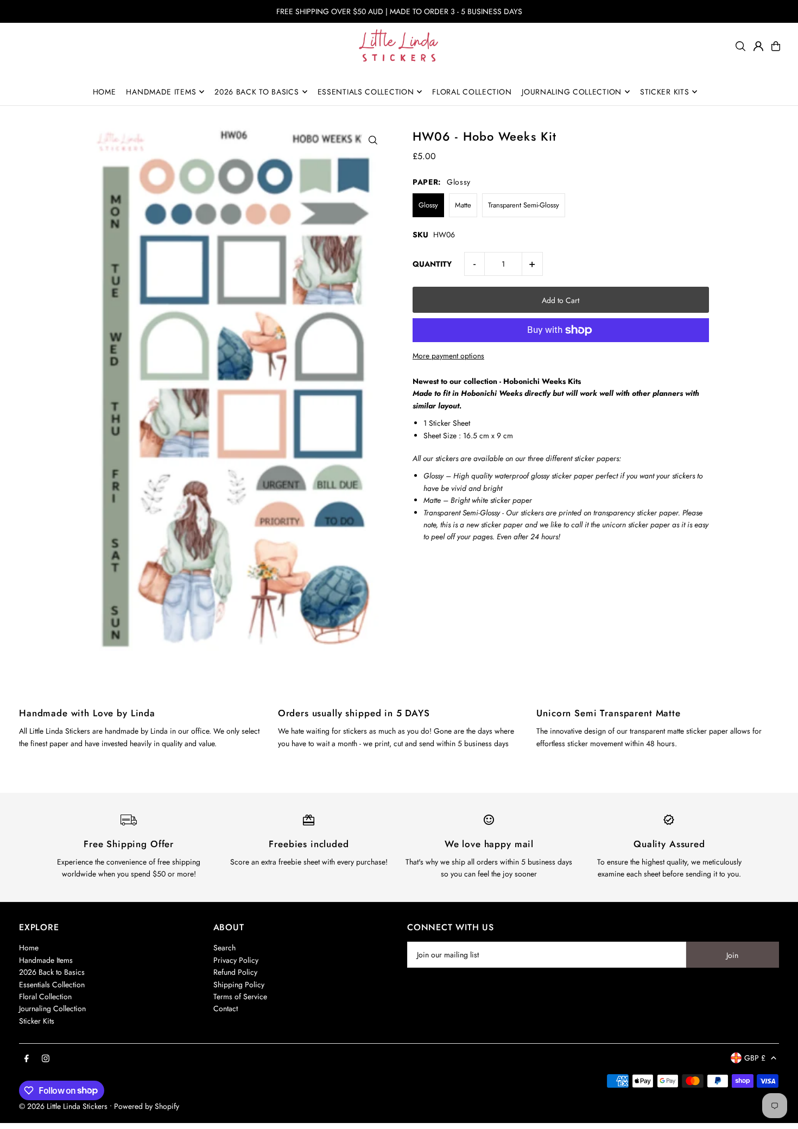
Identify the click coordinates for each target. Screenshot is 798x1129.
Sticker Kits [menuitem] (664, 91)
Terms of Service (240, 996)
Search (224, 947)
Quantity (432, 263)
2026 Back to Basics (52, 972)
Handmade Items (46, 960)
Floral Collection (45, 996)
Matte (463, 205)
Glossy (428, 205)
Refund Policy (235, 972)
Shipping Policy (238, 984)
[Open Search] (740, 46)
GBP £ (754, 1057)
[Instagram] (45, 1059)
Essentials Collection (52, 984)
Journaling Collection (52, 1008)
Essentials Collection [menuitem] (366, 91)
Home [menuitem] (104, 91)
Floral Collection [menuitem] (471, 91)
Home (29, 947)
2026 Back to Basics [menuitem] (256, 91)
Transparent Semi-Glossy (523, 205)
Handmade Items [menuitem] (161, 91)
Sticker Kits (36, 1021)
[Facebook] (26, 1059)
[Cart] (775, 46)
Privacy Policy (235, 960)
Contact (225, 1008)
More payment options (448, 355)
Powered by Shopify (146, 1106)
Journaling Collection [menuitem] (572, 91)
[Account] (758, 46)
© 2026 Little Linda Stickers (63, 1106)
